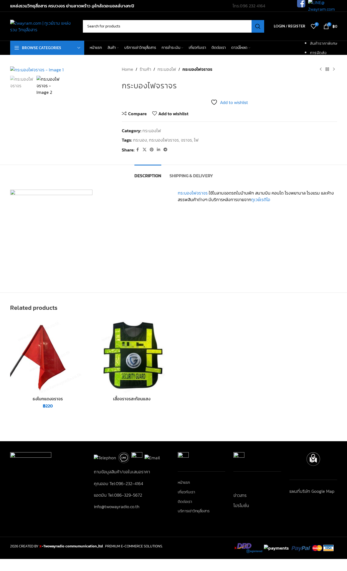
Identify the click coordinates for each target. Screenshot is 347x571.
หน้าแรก (184, 482)
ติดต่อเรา (185, 502)
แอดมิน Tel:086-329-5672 (118, 495)
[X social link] (144, 150)
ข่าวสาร (240, 495)
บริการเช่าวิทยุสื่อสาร (194, 511)
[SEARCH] (258, 26)
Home (127, 69)
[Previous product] (320, 69)
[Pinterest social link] (151, 150)
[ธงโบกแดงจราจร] (48, 355)
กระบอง (140, 140)
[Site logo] (43, 25)
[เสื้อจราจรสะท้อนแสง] (132, 355)
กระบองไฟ (166, 69)
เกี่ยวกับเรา (186, 492)
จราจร (186, 140)
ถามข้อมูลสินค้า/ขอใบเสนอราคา (122, 471)
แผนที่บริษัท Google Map (311, 491)
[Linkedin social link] (158, 150)
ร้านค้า (145, 69)
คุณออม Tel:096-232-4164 (118, 483)
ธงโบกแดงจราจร (48, 398)
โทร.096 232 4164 (249, 5)
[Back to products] (327, 69)
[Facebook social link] (137, 150)
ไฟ (196, 140)
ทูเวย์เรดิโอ (260, 199)
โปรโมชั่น (241, 505)
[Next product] (334, 69)
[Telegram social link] (165, 150)
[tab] (147, 173)
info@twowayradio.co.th (116, 506)
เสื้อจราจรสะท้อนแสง (131, 398)
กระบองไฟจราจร (164, 140)
